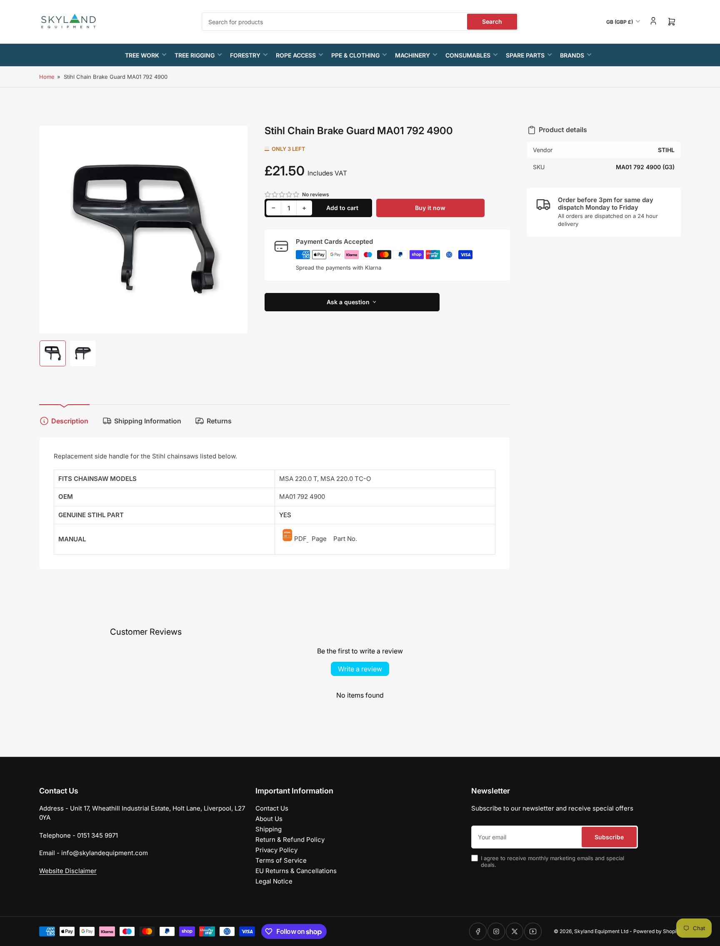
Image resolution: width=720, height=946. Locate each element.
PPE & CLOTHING (355, 55)
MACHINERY (412, 55)
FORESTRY (245, 55)
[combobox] (360, 22)
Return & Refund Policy (290, 839)
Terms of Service (281, 860)
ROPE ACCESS (296, 55)
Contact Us (271, 808)
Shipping (268, 829)
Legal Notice (273, 881)
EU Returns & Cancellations (296, 871)
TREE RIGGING (195, 55)
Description (69, 421)
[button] (282, 194)
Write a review (360, 669)
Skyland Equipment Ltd (601, 931)
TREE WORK (142, 55)
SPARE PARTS (525, 55)
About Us (268, 819)
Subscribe (609, 837)
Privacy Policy (276, 850)
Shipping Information (147, 421)
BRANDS (572, 55)
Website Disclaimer (68, 871)
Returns (219, 421)
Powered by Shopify (657, 931)
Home (47, 76)
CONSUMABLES (467, 55)
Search (492, 21)
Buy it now (430, 207)
